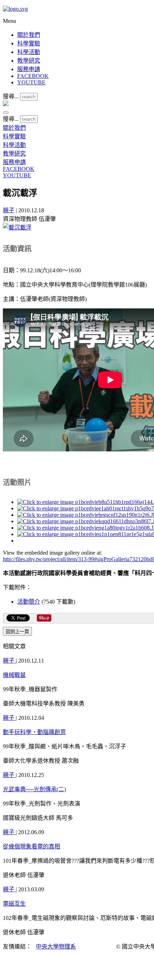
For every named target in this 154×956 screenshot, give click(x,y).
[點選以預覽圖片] (17, 227)
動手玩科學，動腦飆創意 (34, 732)
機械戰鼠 (14, 675)
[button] (6, 113)
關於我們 (28, 35)
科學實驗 (28, 43)
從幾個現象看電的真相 (31, 846)
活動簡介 (28, 602)
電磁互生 (14, 904)
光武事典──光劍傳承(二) (34, 789)
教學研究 (28, 61)
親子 (8, 210)
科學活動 (28, 52)
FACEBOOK (33, 76)
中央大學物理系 (56, 946)
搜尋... (11, 96)
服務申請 (28, 69)
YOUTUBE (31, 82)
